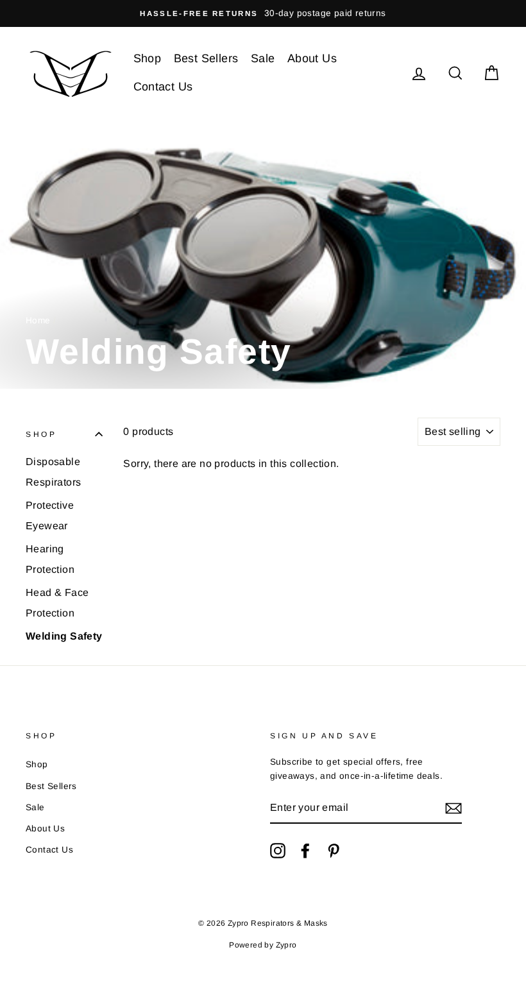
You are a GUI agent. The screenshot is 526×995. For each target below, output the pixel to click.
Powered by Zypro (262, 944)
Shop (147, 58)
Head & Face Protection (57, 602)
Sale (263, 58)
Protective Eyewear (50, 515)
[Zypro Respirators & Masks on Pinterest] (333, 850)
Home (38, 320)
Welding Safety (64, 636)
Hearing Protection (50, 559)
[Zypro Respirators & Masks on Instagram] (277, 850)
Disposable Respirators (53, 472)
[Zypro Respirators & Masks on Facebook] (305, 850)
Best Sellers (206, 58)
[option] (263, 13)
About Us (312, 58)
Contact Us (163, 86)
